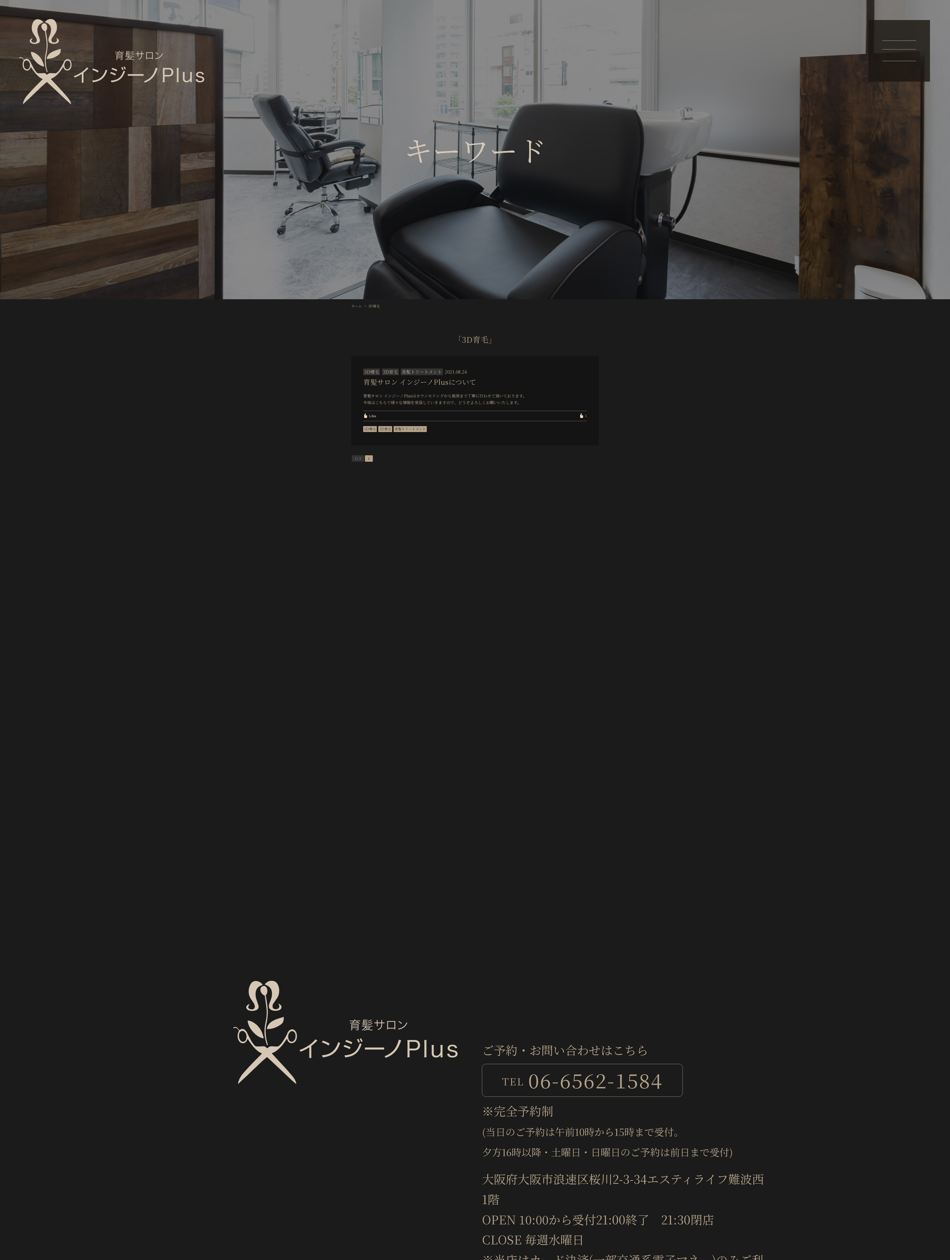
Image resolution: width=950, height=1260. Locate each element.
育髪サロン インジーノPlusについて (419, 382)
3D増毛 (370, 428)
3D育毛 (385, 428)
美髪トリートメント (410, 428)
